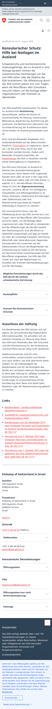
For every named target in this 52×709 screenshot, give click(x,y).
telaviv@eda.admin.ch (13, 549)
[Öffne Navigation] (48, 20)
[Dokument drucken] (43, 30)
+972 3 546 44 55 (10, 529)
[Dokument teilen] (48, 30)
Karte (5, 517)
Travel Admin (19, 145)
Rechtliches (7, 692)
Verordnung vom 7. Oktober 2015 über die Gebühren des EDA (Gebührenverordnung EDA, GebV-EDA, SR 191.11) (27, 453)
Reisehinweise (9, 158)
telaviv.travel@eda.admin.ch (16, 584)
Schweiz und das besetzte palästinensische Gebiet (20, 20)
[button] (47, 623)
